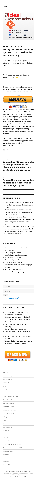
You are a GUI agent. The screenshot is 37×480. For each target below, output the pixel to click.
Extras (4, 423)
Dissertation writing (8, 413)
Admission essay (7, 375)
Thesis (4, 458)
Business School (7, 379)
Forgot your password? (11, 298)
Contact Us (6, 389)
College (5, 386)
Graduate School (7, 427)
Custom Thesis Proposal (9, 399)
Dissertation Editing (8, 406)
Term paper (6, 454)
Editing (5, 417)
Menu (5, 6)
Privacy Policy (6, 461)
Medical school (7, 434)
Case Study (6, 382)
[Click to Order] (18, 101)
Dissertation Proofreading (10, 410)
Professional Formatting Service (12, 444)
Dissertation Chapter (8, 403)
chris (7, 150)
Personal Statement (8, 441)
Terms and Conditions (9, 465)
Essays (4, 420)
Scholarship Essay (8, 451)
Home (4, 369)
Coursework (6, 393)
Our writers (6, 437)
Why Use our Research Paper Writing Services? (16, 447)
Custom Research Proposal (10, 396)
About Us (5, 372)
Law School (6, 430)
